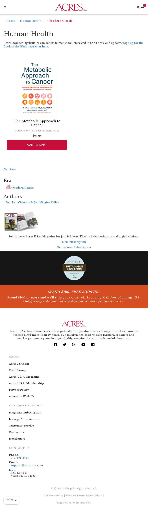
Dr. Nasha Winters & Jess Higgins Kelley (32, 202)
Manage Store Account (25, 419)
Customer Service (21, 425)
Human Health (31, 20)
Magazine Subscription (25, 412)
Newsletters (17, 438)
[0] (142, 7)
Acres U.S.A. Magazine (24, 376)
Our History (17, 370)
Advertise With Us (21, 396)
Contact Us (16, 432)
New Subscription (74, 242)
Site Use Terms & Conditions (84, 495)
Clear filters (10, 169)
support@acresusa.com (27, 465)
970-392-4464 (20, 457)
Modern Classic (23, 187)
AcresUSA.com (19, 363)
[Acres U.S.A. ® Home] (71, 7)
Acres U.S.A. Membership (26, 383)
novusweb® (83, 502)
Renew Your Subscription (74, 247)
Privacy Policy (19, 389)
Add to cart (37, 144)
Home (10, 20)
